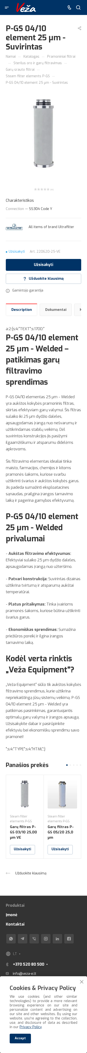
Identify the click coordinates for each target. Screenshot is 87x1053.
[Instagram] (46, 938)
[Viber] (34, 938)
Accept (20, 1038)
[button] (67, 765)
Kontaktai (15, 924)
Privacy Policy (31, 1027)
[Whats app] (11, 938)
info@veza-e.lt (24, 973)
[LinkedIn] (57, 938)
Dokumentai (55, 309)
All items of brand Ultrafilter (51, 227)
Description (21, 309)
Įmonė (11, 914)
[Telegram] (22, 938)
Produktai (15, 905)
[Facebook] (69, 938)
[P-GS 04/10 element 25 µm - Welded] (43, 133)
